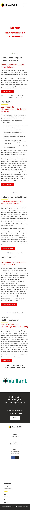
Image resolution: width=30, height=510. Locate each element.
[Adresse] (15, 447)
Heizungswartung (8, 488)
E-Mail (15, 442)
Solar (4, 494)
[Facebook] (13, 457)
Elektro (5, 491)
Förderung (6, 497)
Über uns (6, 502)
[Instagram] (17, 457)
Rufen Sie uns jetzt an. (15, 410)
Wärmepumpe (7, 486)
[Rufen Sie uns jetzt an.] (15, 406)
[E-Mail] (15, 439)
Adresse (15, 449)
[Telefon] (15, 432)
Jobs (4, 499)
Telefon (15, 434)
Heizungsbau (7, 483)
